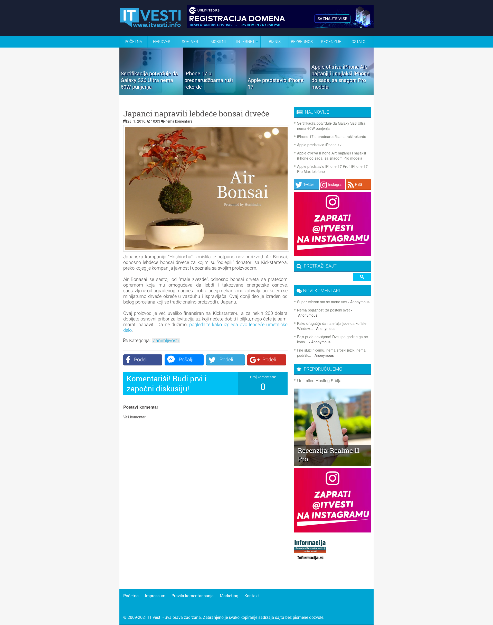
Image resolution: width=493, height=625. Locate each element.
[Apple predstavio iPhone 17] (278, 93)
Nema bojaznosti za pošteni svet (323, 309)
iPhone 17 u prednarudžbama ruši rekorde (331, 136)
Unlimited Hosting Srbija (319, 380)
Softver (190, 41)
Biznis (275, 41)
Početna (133, 41)
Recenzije (331, 41)
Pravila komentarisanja (193, 595)
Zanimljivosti (166, 340)
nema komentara (179, 121)
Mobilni (218, 41)
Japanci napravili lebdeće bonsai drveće (196, 113)
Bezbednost (303, 41)
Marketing (229, 595)
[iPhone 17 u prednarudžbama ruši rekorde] (215, 93)
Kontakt (251, 595)
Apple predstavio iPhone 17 (319, 144)
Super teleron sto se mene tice (322, 301)
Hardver (161, 41)
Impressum (155, 595)
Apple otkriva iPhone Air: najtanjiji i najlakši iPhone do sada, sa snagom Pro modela (331, 155)
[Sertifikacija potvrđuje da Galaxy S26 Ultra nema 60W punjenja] (151, 93)
